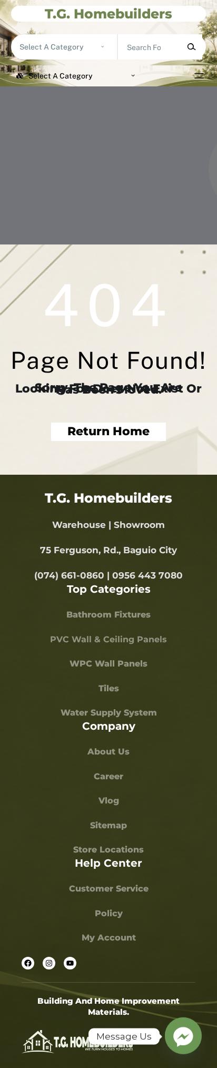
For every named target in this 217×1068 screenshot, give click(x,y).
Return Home (108, 431)
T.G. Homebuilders (108, 14)
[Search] (191, 47)
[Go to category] (102, 47)
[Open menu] (199, 76)
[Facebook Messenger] (183, 1036)
